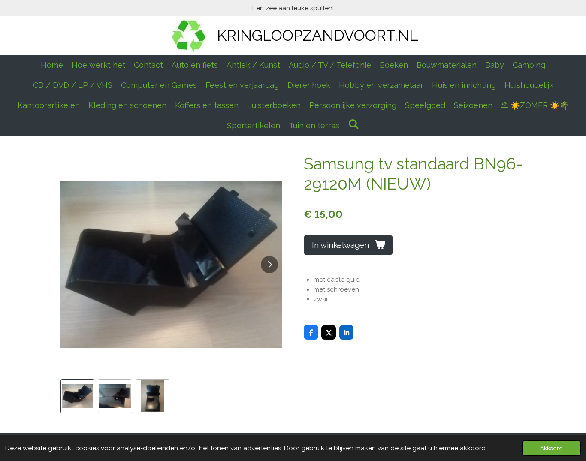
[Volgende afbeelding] (269, 264)
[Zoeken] (353, 124)
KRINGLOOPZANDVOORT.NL (317, 35)
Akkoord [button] (551, 448)
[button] (77, 396)
